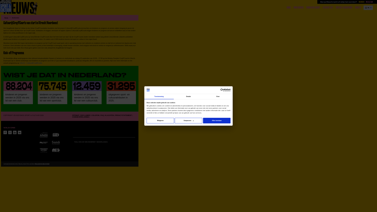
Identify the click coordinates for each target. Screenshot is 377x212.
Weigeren (160, 120)
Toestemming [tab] (159, 96)
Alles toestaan (217, 120)
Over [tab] (218, 96)
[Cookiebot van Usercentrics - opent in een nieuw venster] (222, 90)
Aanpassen (187, 120)
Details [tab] (188, 96)
